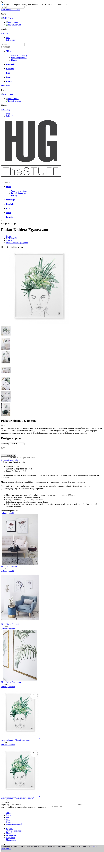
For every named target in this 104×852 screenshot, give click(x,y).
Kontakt (9, 822)
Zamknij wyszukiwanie (10, 9)
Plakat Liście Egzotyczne (11, 682)
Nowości (9, 240)
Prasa (8, 817)
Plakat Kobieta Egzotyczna (17, 243)
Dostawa (8, 460)
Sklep (8, 813)
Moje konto (5, 86)
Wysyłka (9, 828)
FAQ (8, 820)
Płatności (9, 833)
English (17, 25)
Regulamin (10, 838)
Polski (10, 18)
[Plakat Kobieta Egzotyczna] (39, 323)
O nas (8, 815)
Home (8, 236)
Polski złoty (5, 33)
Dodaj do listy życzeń (9, 458)
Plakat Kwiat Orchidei (10, 624)
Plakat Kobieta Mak (9, 566)
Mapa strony (11, 840)
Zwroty (15, 460)
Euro (8, 38)
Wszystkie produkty (19, 55)
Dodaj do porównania (27, 458)
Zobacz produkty (8, 513)
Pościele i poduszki (19, 58)
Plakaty (14, 60)
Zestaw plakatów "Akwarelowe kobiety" (17, 798)
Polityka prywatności (14, 824)
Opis (3, 460)
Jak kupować (11, 835)
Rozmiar (4, 444)
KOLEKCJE (11, 238)
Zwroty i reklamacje (14, 831)
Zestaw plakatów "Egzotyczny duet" (15, 740)
